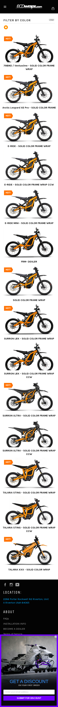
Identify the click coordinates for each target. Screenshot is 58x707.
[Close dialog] (55, 636)
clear (51, 20)
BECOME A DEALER (14, 628)
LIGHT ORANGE (6, 27)
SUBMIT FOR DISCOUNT (29, 698)
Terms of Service (12, 633)
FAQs (6, 618)
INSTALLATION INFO (14, 623)
